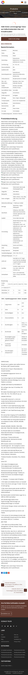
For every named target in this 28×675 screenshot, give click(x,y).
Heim (3, 12)
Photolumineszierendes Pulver (6, 655)
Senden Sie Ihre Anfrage (14, 39)
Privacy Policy (17, 641)
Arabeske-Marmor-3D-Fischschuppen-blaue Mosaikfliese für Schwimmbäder (14, 590)
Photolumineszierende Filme (6, 653)
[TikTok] (16, 626)
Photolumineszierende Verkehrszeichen (19, 657)
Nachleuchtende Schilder (19, 652)
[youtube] (11, 626)
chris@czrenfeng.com (17, 673)
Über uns (16, 634)
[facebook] (2, 626)
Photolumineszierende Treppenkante (6, 657)
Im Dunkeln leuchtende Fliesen (15, 12)
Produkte (6, 12)
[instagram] (14, 626)
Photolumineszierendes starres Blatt (19, 655)
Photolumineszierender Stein (19, 650)
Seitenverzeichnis (5, 641)
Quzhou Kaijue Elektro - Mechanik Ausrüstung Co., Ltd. (7, 666)
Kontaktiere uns (5, 613)
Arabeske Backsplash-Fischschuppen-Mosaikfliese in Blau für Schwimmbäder (13, 584)
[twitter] (8, 626)
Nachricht (16, 637)
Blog (2, 639)
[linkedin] (5, 626)
